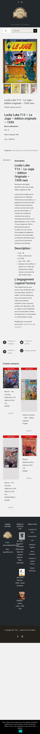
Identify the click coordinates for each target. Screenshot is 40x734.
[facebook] (18, 2)
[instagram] (21, 2)
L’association (32, 536)
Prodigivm (32, 630)
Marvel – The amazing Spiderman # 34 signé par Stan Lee (10, 397)
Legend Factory (28, 324)
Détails (11, 413)
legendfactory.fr (8, 552)
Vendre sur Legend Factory (32, 561)
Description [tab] (6, 160)
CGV (32, 540)
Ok (20, 731)
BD (13, 150)
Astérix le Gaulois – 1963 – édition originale (29, 418)
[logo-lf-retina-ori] (20, 6)
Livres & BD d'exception (30, 150)
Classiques (18, 150)
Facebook (18, 327)
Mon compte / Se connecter (20, 24)
